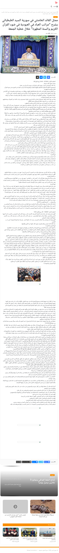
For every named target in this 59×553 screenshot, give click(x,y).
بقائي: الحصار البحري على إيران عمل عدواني (41, 481)
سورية (48, 12)
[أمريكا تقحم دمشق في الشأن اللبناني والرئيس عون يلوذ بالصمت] (29, 532)
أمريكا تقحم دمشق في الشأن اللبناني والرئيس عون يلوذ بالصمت (30, 539)
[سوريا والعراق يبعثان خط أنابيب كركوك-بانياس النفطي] (11, 532)
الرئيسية (55, 12)
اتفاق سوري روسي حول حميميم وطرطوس (49, 539)
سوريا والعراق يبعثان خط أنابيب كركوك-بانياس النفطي (12, 539)
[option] (29, 481)
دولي (51, 12)
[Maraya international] (50, 2)
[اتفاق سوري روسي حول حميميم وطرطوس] (47, 532)
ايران (53, 475)
